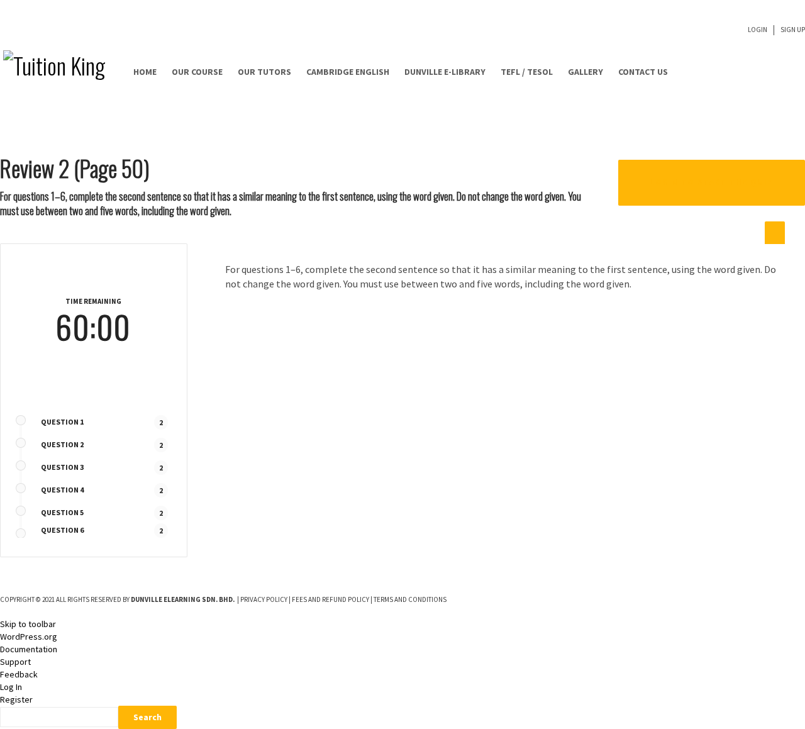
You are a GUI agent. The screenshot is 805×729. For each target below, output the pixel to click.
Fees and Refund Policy (330, 599)
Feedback (19, 674)
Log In (11, 687)
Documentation (28, 649)
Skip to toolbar (28, 624)
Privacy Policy (263, 599)
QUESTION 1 (62, 421)
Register (16, 699)
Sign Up (792, 29)
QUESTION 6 (62, 530)
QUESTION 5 (62, 512)
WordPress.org (28, 636)
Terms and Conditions (410, 599)
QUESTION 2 (62, 444)
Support (15, 661)
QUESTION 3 (62, 467)
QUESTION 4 (62, 489)
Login (757, 29)
